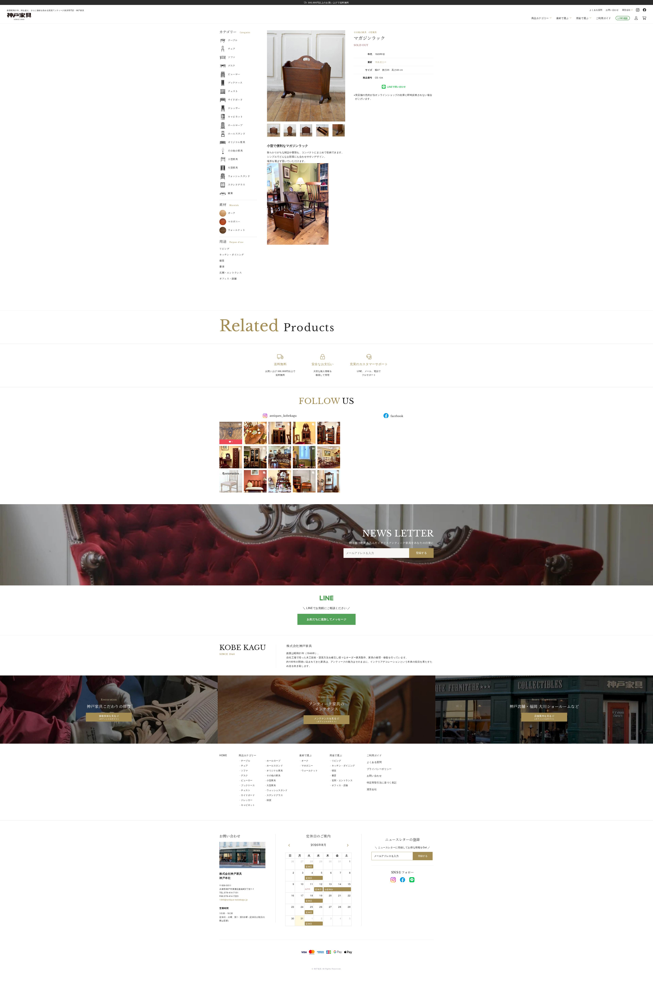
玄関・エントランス (230, 272)
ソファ (231, 57)
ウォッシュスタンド (239, 176)
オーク (231, 213)
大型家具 (233, 167)
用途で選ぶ (336, 755)
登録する (421, 552)
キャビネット (235, 116)
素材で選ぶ (305, 755)
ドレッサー (234, 108)
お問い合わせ (612, 10)
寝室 (221, 260)
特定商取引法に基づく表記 (382, 782)
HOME (223, 755)
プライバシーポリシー (379, 769)
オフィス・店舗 (228, 278)
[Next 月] (347, 845)
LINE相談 (623, 18)
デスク (231, 65)
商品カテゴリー (247, 755)
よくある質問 (595, 10)
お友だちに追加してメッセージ (326, 619)
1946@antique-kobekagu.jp (233, 899)
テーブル (232, 40)
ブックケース (235, 82)
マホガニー (234, 221)
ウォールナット (236, 230)
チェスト (233, 91)
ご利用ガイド (603, 18)
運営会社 (626, 10)
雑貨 (230, 193)
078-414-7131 (231, 892)
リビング (224, 248)
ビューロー (234, 74)
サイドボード (235, 99)
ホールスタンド (236, 133)
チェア (231, 48)
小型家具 (233, 159)
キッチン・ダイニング (231, 254)
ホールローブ (235, 125)
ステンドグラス (236, 184)
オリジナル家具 (236, 142)
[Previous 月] (289, 845)
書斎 (221, 266)
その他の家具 (235, 150)
